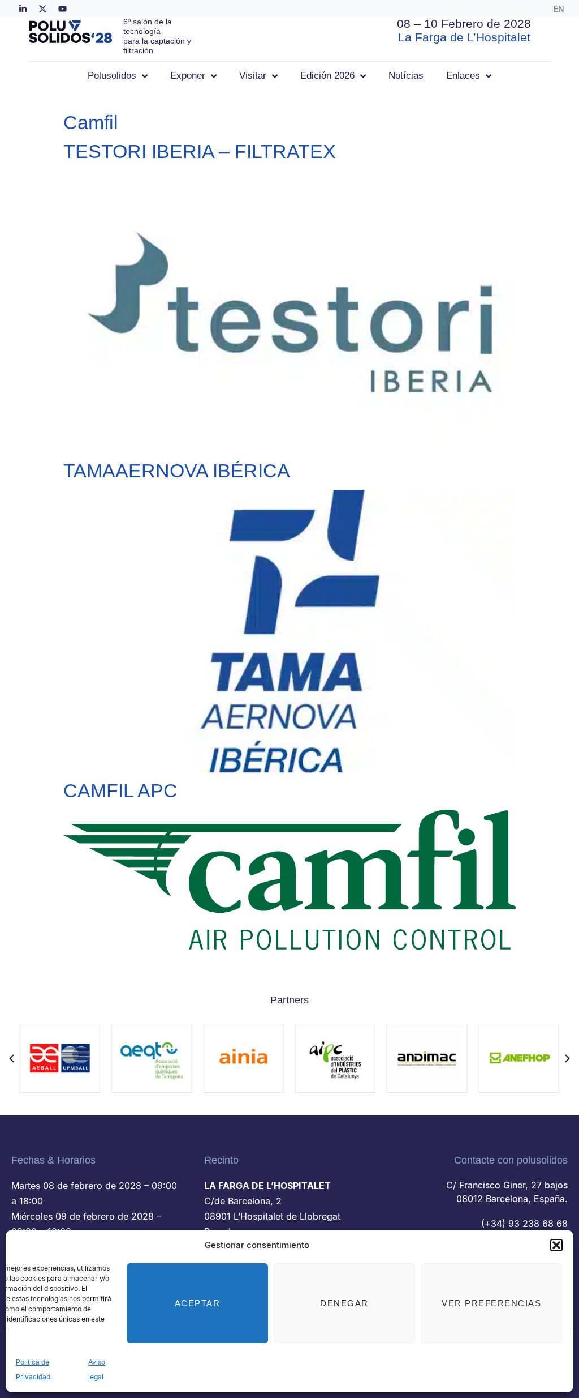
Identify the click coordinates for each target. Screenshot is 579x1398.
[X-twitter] (42, 8)
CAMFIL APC (120, 790)
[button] (556, 1245)
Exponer (187, 75)
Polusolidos (112, 75)
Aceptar (198, 1303)
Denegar (344, 1303)
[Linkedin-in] (22, 8)
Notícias (406, 75)
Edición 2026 (327, 75)
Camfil (90, 122)
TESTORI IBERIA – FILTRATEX (199, 151)
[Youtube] (62, 8)
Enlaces (463, 75)
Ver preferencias (491, 1303)
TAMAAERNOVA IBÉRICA (176, 470)
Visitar (252, 75)
